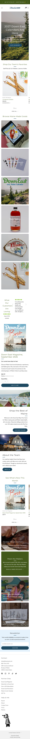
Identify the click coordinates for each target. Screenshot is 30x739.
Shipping (3, 376)
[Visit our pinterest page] (9, 673)
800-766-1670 (5, 663)
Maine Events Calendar (7, 691)
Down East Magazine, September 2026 (12, 355)
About (3, 703)
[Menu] (2, 8)
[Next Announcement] (28, 2)
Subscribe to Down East (7, 684)
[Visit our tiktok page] (12, 673)
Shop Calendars (15, 45)
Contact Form (4, 705)
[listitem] (15, 2)
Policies (3, 710)
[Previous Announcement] (2, 2)
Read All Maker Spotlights (14, 569)
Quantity (4, 379)
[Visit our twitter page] (16, 673)
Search (3, 700)
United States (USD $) (14, 732)
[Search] (28, 8)
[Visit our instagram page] (5, 673)
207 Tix (3, 693)
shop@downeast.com (6, 661)
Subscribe (15, 648)
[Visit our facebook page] (2, 673)
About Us (7, 469)
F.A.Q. (2, 707)
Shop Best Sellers (20, 430)
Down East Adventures (7, 688)
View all (14, 111)
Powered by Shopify (15, 735)
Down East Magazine (6, 681)
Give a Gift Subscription (7, 686)
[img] (7, 314)
